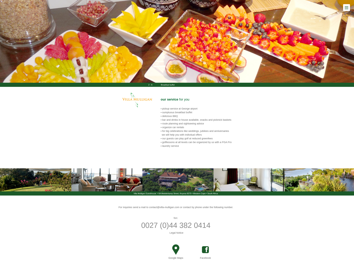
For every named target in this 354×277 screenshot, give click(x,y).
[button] (7, 41)
